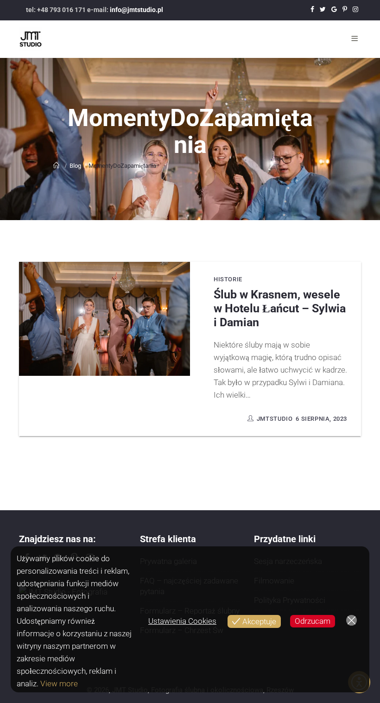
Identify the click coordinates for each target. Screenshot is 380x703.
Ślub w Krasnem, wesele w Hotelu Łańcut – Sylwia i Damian (280, 308)
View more (59, 683)
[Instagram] (355, 10)
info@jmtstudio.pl (136, 9)
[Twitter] (323, 10)
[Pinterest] (345, 10)
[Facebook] (312, 10)
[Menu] (356, 39)
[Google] (334, 10)
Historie (228, 279)
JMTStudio (274, 418)
